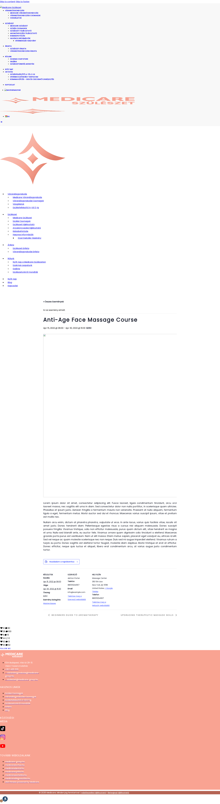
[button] (5, 798)
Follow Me (5, 648)
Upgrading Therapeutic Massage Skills (147, 615)
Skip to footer (23, 1)
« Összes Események (53, 301)
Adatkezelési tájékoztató (93, 792)
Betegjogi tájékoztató (118, 792)
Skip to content (7, 1)
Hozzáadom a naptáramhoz (61, 561)
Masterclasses (49, 603)
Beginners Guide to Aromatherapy (74, 615)
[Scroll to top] (1, 800)
